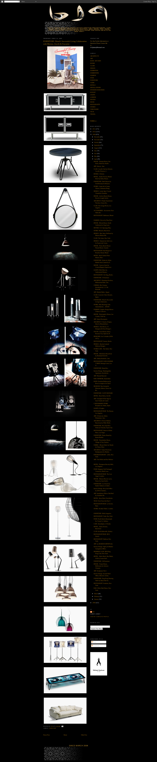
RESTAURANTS (95, 104)
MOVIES (92, 99)
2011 (94, 129)
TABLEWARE (94, 109)
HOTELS (92, 85)
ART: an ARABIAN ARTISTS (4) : (103, 544)
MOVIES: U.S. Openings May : (103, 228)
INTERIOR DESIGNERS (97, 90)
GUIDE (92, 82)
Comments (96, 645)
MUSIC (92, 102)
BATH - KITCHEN (95, 61)
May (95, 156)
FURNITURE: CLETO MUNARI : (103, 393)
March (96, 593)
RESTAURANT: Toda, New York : (103, 516)
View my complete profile (99, 616)
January (96, 599)
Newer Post (46, 735)
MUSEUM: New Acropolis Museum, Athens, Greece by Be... (102, 388)
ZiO (93, 611)
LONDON (93, 97)
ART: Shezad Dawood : (100, 376)
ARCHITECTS (94, 56)
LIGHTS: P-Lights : (99, 408)
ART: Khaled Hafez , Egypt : (102, 292)
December (97, 137)
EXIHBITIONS (94, 73)
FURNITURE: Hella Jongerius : (103, 513)
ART (91, 58)
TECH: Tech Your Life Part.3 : (102, 501)
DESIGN (92, 68)
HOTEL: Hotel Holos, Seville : (102, 396)
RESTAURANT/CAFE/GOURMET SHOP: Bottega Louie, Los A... (103, 363)
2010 (94, 131)
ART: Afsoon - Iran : (99, 166)
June (95, 153)
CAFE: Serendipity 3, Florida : (102, 524)
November (97, 139)
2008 (94, 602)
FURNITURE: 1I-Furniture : (102, 277)
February (97, 596)
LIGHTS (92, 95)
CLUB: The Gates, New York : (102, 238)
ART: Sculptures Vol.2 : (100, 571)
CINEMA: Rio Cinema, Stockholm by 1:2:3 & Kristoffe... (101, 287)
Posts (94, 642)
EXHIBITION (94, 70)
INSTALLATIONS (95, 87)
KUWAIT (93, 92)
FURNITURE (52, 728)
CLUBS (92, 65)
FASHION (93, 75)
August (96, 148)
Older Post (84, 735)
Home (65, 735)
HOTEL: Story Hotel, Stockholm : (103, 498)
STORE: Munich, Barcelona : (102, 230)
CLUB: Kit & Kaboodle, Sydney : (103, 531)
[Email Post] (62, 726)
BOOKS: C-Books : (99, 174)
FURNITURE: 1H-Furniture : (102, 561)
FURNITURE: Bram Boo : (101, 368)
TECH (92, 111)
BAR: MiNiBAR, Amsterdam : (102, 378)
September (97, 145)
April (96, 159)
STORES (92, 107)
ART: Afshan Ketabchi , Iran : (102, 358)
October (96, 142)
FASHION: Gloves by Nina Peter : (103, 220)
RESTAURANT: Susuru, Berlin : (103, 341)
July (95, 151)
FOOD (92, 78)
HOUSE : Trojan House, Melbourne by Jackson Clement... (101, 566)
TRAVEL (92, 114)
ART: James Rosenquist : (101, 319)
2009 (94, 134)
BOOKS (92, 63)
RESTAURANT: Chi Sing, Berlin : (103, 275)
